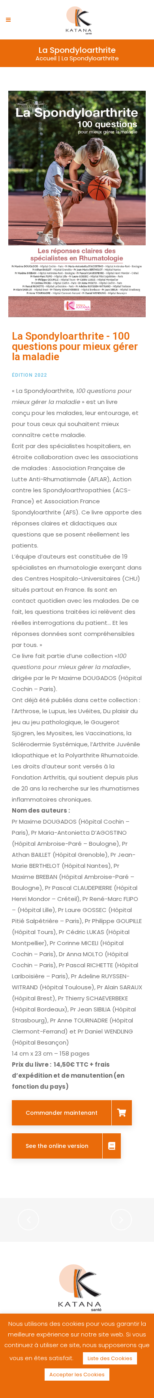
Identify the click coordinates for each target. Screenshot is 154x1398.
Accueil (46, 58)
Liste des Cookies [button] (110, 1358)
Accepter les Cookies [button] (77, 1374)
